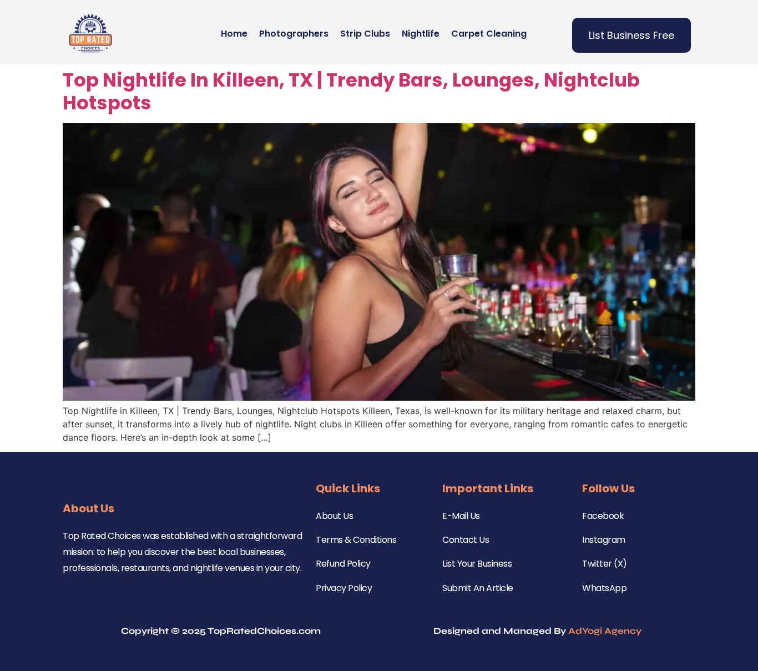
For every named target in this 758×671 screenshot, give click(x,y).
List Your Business (477, 563)
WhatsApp (604, 588)
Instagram (603, 539)
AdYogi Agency (604, 630)
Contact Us (465, 539)
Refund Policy (343, 563)
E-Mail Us (461, 515)
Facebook (603, 515)
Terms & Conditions (356, 539)
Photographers (294, 33)
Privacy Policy (344, 588)
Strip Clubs (365, 33)
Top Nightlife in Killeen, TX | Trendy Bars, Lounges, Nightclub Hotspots (351, 91)
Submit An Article (477, 588)
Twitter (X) (604, 563)
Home (234, 33)
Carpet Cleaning (489, 33)
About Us (334, 515)
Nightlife (420, 33)
